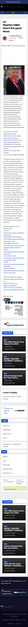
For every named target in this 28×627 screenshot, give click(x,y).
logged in (13, 396)
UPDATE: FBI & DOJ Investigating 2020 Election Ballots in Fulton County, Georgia (18, 310)
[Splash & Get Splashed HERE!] (8, 410)
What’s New (5, 619)
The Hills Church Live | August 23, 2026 (14, 343)
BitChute (6, 480)
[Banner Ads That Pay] (19, 410)
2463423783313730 (15, 36)
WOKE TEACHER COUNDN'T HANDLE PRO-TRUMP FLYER (13, 361)
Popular (11, 619)
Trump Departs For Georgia (8, 307)
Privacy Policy (7, 434)
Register (5, 456)
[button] (23, 12)
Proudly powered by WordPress (10, 614)
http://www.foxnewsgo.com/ (12, 142)
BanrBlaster (19, 480)
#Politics (11, 40)
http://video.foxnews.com (11, 138)
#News (21, 38)
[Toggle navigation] (13, 13)
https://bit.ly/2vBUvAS (10, 134)
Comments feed (7, 469)
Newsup (24, 614)
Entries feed (6, 465)
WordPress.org (7, 473)
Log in (4, 460)
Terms (5, 438)
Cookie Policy (7, 430)
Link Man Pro (7, 444)
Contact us (6, 425)
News (4, 21)
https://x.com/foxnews (10, 285)
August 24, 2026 (10, 515)
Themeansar (15, 616)
